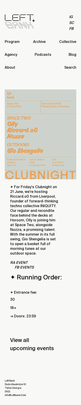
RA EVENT (18, 262)
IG (71, 16)
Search (70, 67)
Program (12, 41)
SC (71, 22)
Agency (11, 54)
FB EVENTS (24, 267)
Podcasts (43, 54)
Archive (39, 41)
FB (71, 28)
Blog (72, 54)
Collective (67, 41)
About (10, 67)
